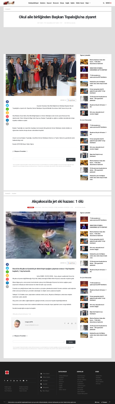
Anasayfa (7, 9)
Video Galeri (46, 377)
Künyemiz (46, 387)
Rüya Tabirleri (99, 381)
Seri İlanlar (80, 389)
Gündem (42, 3)
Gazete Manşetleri (82, 393)
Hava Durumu (81, 375)
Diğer (87, 3)
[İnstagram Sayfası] (11, 380)
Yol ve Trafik (80, 377)
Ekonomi (56, 3)
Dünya (62, 3)
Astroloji (98, 383)
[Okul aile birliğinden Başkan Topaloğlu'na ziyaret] (41, 75)
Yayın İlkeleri (7, 389)
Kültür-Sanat (80, 3)
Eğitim (73, 3)
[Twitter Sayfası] (8, 380)
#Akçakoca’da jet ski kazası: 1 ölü (22, 314)
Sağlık (67, 3)
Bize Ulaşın (45, 391)
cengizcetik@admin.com (32, 325)
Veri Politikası (8, 391)
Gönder (71, 159)
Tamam (105, 402)
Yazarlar (45, 380)
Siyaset (49, 3)
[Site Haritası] (24, 380)
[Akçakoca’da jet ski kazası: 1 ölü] (41, 235)
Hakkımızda (7, 387)
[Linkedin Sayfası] (18, 380)
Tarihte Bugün (81, 385)
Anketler (98, 377)
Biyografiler (99, 379)
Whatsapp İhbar (23, 389)
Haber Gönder (23, 391)
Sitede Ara (99, 375)
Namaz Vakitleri (81, 379)
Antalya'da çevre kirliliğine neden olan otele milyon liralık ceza (98, 83)
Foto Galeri (46, 373)
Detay (97, 402)
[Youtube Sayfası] (14, 380)
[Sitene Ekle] (27, 380)
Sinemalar (80, 387)
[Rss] (21, 380)
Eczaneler (80, 381)
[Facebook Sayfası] (5, 380)
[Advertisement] (57, 40)
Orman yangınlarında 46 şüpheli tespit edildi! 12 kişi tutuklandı (97, 91)
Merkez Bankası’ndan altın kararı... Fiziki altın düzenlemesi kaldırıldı (97, 61)
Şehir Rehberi (81, 391)
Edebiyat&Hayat (33, 3)
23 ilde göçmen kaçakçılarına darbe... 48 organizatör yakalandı (98, 98)
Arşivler (45, 384)
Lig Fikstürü (80, 383)
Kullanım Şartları (23, 387)
